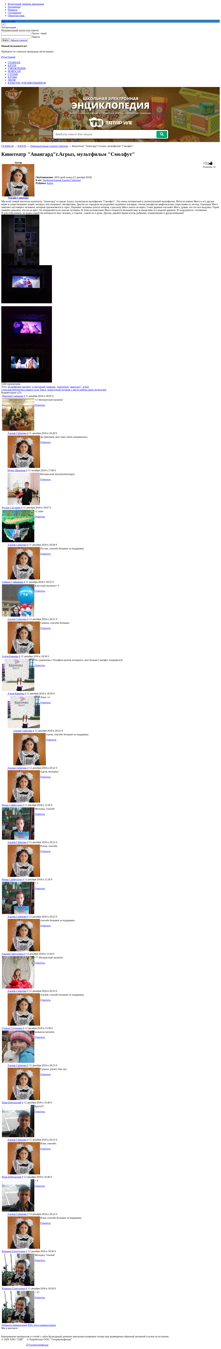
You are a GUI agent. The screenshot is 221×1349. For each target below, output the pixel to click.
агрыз (86, 386)
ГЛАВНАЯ (7, 146)
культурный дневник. (44, 386)
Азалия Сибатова (18, 197)
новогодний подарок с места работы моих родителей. (77, 389)
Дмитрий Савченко (12, 396)
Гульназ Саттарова (12, 1028)
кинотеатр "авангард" (69, 386)
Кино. (50, 183)
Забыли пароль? (19, 40)
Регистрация (8, 57)
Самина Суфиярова (12, 582)
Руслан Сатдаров (11, 507)
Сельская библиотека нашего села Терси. (24, 389)
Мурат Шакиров (16, 470)
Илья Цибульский (11, 1102)
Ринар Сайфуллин (12, 805)
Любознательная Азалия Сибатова (49, 146)
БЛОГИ (22, 146)
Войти (5, 40)
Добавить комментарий (14, 1325)
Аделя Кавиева (10, 656)
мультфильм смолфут (19, 386)
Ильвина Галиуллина (13, 1251)
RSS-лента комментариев (42, 1325)
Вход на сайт (8, 21)
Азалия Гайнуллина (13, 953)
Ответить (40, 405)
